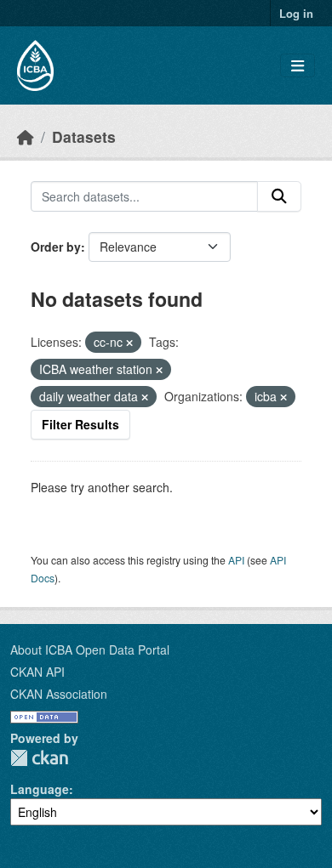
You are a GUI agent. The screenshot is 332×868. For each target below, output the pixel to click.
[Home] (25, 136)
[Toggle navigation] (297, 66)
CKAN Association (58, 693)
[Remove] (129, 342)
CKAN (39, 758)
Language (39, 788)
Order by (56, 246)
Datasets (84, 136)
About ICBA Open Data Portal (89, 649)
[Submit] (279, 196)
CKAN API (37, 671)
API (236, 560)
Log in (296, 13)
